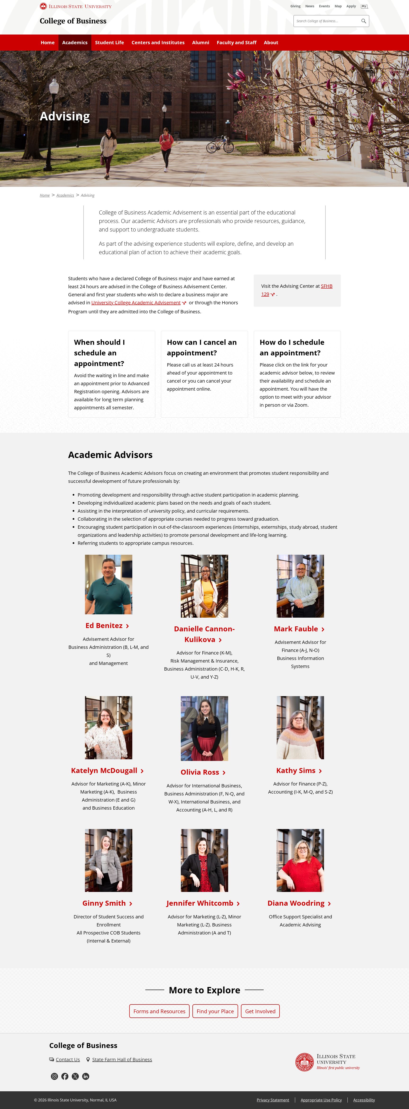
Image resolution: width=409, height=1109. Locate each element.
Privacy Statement (273, 1100)
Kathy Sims (296, 770)
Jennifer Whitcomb (200, 903)
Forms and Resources (159, 1011)
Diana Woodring (296, 903)
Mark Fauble (296, 628)
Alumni (200, 42)
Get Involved (260, 1011)
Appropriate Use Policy (321, 1100)
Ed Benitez (104, 625)
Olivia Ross (200, 772)
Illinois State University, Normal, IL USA (82, 1100)
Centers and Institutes (158, 42)
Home (48, 42)
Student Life (109, 42)
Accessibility (364, 1100)
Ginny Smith (104, 903)
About (271, 42)
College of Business (73, 21)
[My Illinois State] (364, 6)
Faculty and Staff (236, 42)
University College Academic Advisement (136, 302)
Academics (75, 42)
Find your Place (215, 1011)
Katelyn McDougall (104, 770)
